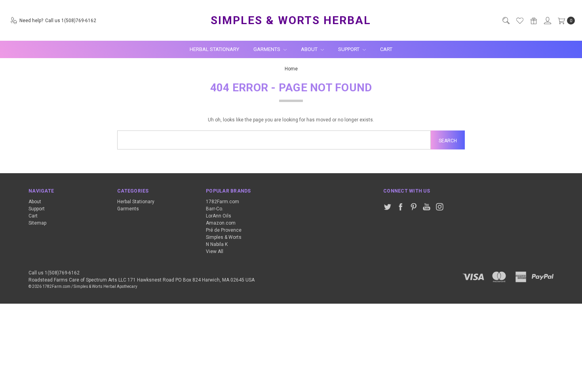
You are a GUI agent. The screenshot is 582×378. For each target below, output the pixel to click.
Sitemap (37, 223)
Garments (267, 49)
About (310, 49)
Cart (386, 49)
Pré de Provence (224, 230)
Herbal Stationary (214, 49)
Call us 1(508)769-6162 (54, 273)
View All (214, 251)
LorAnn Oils (218, 216)
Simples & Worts (224, 237)
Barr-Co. (214, 209)
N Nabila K (217, 244)
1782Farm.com (222, 201)
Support (349, 49)
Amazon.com (221, 223)
